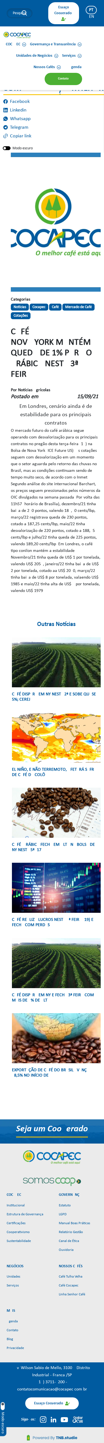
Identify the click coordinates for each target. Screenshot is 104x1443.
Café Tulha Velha (70, 1276)
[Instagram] (43, 1419)
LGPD (63, 1214)
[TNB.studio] (52, 1437)
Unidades (13, 1276)
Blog (10, 1339)
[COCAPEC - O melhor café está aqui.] (17, 35)
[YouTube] (64, 1419)
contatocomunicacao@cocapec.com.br (52, 1389)
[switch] (7, 148)
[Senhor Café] (77, 1419)
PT (91, 10)
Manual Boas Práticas (74, 1223)
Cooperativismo (18, 1232)
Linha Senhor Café (72, 1294)
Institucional (16, 1205)
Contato (12, 1330)
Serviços (13, 1285)
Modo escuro (22, 148)
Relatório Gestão (71, 1232)
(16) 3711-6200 (51, 1382)
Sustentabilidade (19, 1241)
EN (91, 16)
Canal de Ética (69, 1241)
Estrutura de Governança (25, 1214)
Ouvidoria (66, 1250)
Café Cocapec (68, 1285)
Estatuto (65, 1205)
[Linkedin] (53, 1419)
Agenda (12, 1321)
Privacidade (15, 1348)
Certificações (16, 1223)
